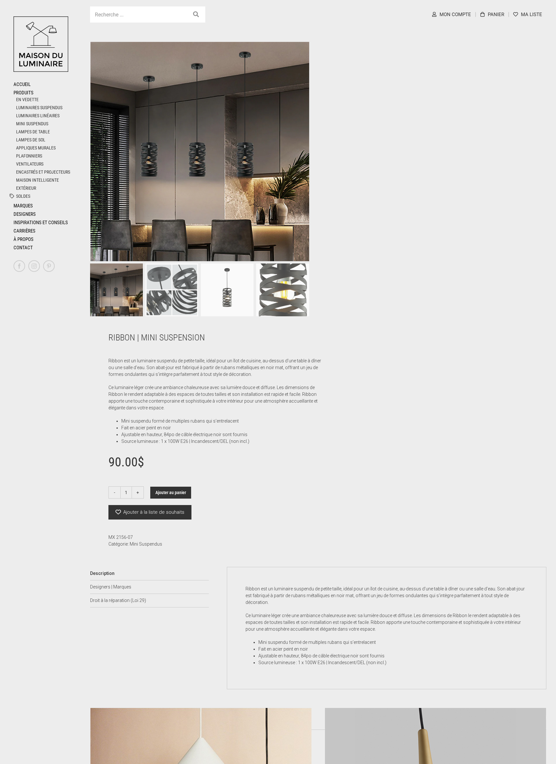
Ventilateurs (29, 164)
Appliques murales (36, 147)
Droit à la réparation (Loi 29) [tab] (118, 600)
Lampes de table (33, 131)
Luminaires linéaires (38, 115)
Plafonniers (29, 155)
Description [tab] (102, 573)
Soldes (23, 196)
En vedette (27, 99)
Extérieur (26, 188)
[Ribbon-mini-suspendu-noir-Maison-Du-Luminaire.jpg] (200, 151)
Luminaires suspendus (39, 107)
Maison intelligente (37, 180)
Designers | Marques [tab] (110, 586)
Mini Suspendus (32, 123)
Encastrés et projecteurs (43, 172)
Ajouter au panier (170, 492)
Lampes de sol (30, 139)
